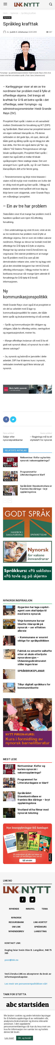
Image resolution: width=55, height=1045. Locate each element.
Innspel (30, 908)
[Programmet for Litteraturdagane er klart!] (10, 476)
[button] (50, 4)
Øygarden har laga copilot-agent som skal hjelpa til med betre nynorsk (34, 610)
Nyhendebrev (16, 931)
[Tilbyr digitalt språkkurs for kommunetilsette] (9, 688)
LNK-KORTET (40, 922)
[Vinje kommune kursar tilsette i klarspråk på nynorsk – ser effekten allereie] (9, 624)
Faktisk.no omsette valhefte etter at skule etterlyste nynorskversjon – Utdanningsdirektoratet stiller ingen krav (35, 657)
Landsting (40, 931)
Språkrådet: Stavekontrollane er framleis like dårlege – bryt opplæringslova (36, 489)
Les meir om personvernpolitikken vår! (26, 983)
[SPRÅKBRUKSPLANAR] (9, 674)
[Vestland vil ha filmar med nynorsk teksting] (9, 813)
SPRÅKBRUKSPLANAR (31, 670)
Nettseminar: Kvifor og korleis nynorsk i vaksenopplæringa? (31, 769)
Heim (5, 13)
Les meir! (9, 1038)
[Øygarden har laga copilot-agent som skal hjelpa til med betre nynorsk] (9, 610)
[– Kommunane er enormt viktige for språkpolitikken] (9, 641)
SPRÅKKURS (40, 926)
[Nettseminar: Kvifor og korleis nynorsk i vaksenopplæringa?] (10, 462)
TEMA (45, 908)
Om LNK (16, 926)
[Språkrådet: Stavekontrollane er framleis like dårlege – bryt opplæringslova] (10, 490)
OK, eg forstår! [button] (24, 1038)
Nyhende (14, 13)
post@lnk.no (11, 959)
